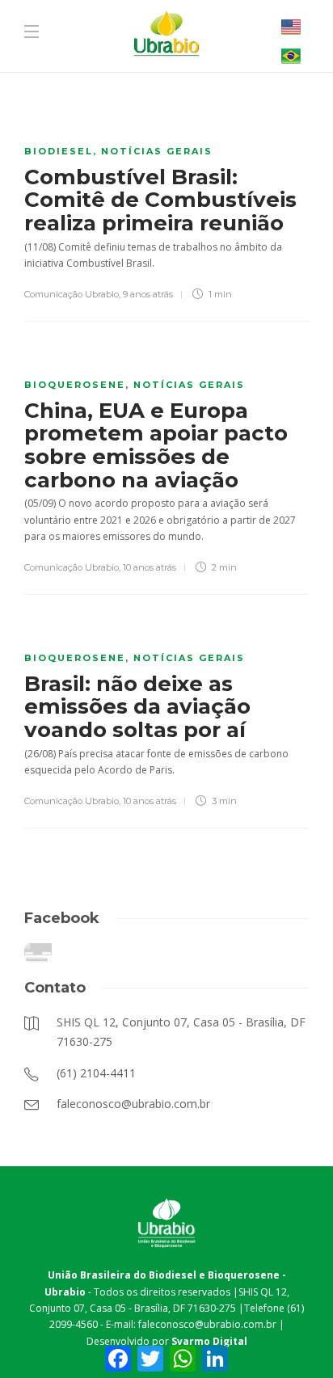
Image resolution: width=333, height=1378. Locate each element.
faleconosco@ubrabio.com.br (207, 1324)
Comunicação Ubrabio (71, 294)
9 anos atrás (148, 294)
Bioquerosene (74, 384)
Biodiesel (58, 151)
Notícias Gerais (157, 151)
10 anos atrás (149, 567)
